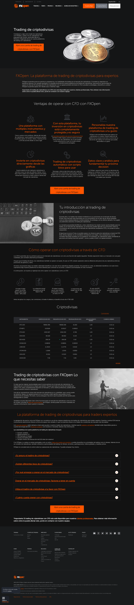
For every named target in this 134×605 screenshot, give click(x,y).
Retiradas (84, 536)
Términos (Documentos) (41, 597)
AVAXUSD (23, 358)
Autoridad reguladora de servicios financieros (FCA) (68, 136)
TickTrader (57, 535)
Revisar (29, 535)
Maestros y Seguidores (19, 558)
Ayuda (42, 558)
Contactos (57, 560)
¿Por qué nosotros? (59, 555)
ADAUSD (22, 354)
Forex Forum (44, 556)
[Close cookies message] (19, 588)
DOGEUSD (23, 343)
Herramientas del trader (60, 536)
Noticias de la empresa (60, 552)
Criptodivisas (44, 544)
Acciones (43, 541)
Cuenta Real (89, 6)
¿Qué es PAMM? (17, 551)
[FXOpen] (21, 5)
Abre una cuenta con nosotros (61, 442)
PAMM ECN (16, 556)
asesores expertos (21, 425)
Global (39, 1)
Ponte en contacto (36, 427)
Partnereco (57, 557)
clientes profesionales (85, 518)
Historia (56, 559)
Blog (42, 554)
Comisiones (105, 313)
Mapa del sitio (17, 597)
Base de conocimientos (35, 402)
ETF (42, 543)
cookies (9, 591)
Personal (18, 1)
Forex (42, 536)
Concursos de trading (32, 551)
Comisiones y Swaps (18, 535)
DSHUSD (22, 336)
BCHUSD (22, 339)
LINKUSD (22, 347)
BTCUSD (22, 325)
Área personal (114, 6)
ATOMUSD (23, 350)
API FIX (56, 540)
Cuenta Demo (101, 6)
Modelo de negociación (60, 554)
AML (50, 597)
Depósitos (84, 535)
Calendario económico (46, 551)
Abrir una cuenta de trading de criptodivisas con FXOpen (29, 47)
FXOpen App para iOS (73, 551)
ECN (28, 536)
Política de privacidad (28, 597)
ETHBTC (22, 328)
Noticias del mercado (46, 553)
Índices (42, 538)
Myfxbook (70, 535)
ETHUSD (22, 332)
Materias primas (44, 540)
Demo (28, 538)
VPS (56, 538)
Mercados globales (45, 535)
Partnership (29, 1)
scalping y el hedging (87, 425)
